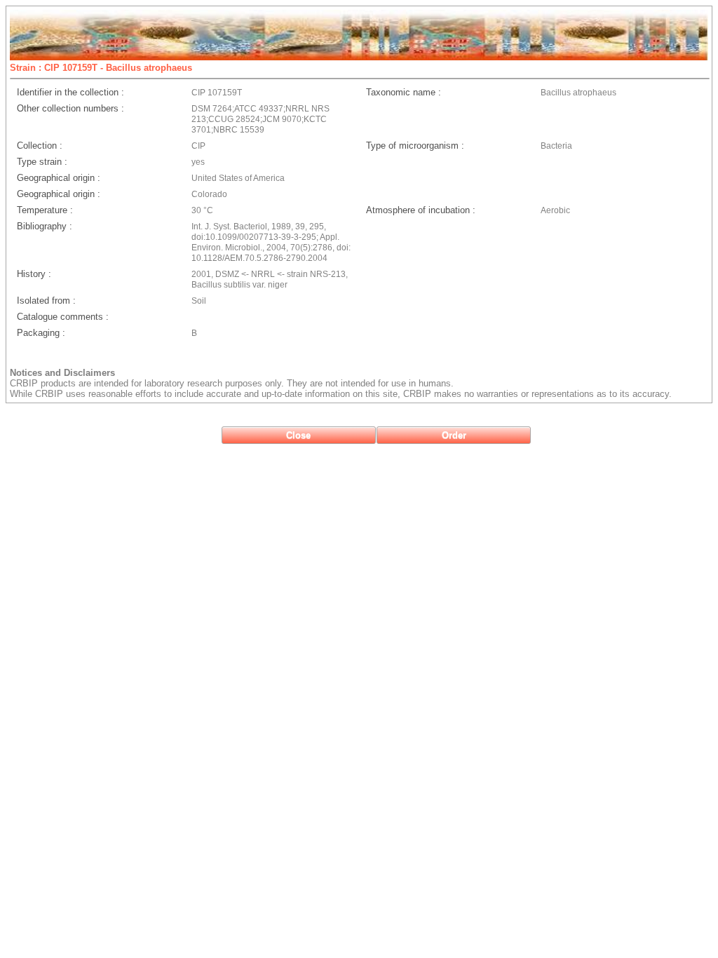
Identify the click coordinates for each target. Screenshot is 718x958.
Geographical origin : (58, 178)
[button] (299, 435)
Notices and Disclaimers (62, 372)
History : (34, 274)
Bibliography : (44, 226)
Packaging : (41, 333)
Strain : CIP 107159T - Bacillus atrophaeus (101, 67)
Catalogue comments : (63, 316)
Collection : (39, 145)
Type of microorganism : (415, 145)
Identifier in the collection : (70, 92)
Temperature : (45, 210)
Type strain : (42, 161)
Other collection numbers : (70, 108)
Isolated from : (46, 300)
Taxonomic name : (403, 92)
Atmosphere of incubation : (420, 210)
